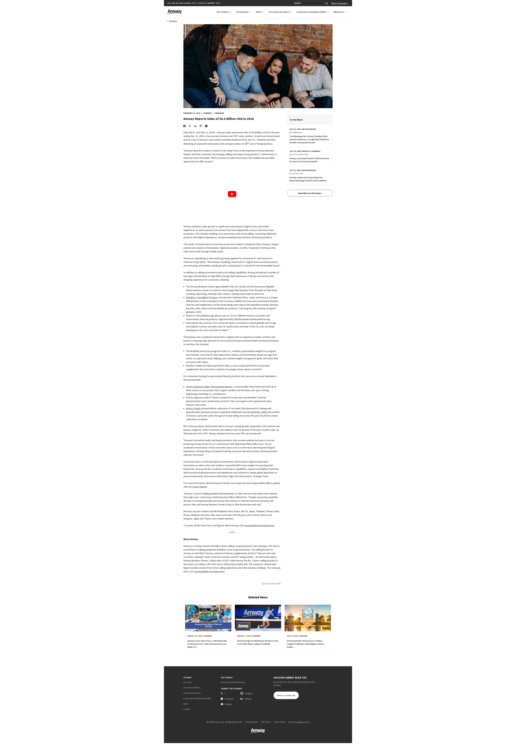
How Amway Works (191, 687)
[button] (193, 3)
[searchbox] (309, 3)
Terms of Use (279, 722)
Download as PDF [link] (273, 583)
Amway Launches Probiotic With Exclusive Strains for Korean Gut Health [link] (309, 160)
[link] (184, 125)
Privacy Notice (251, 722)
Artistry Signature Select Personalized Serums (209, 386)
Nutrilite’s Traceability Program (202, 297)
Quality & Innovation (192, 693)
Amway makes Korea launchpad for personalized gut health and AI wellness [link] (308, 179)
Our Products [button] (223, 12)
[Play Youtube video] (232, 194)
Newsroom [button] (339, 12)
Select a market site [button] (209, 3)
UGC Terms (266, 722)
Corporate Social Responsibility (197, 698)
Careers (186, 709)
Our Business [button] (242, 12)
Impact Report (199, 486)
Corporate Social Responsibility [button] (311, 12)
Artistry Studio (193, 408)
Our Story (187, 682)
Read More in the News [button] (309, 193)
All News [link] (173, 21)
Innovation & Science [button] (279, 12)
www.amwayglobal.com (299, 722)
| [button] (197, 3)
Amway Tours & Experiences (233, 682)
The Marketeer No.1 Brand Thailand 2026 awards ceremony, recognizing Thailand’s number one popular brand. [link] (309, 139)
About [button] (259, 12)
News (185, 703)
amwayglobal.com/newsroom (259, 525)
